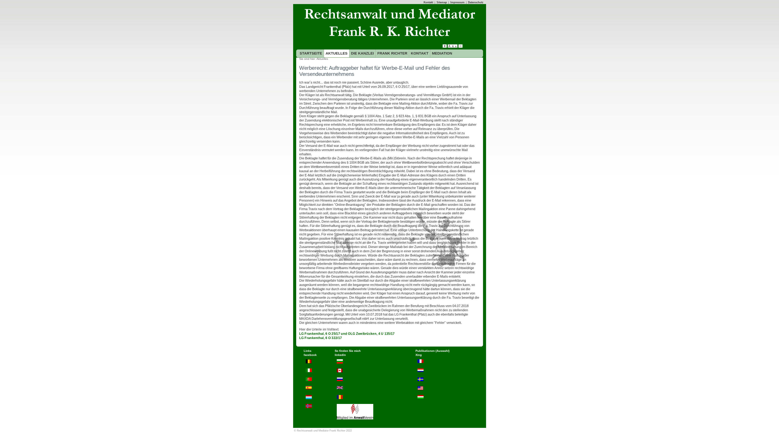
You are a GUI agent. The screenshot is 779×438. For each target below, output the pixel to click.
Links (307, 350)
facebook (310, 354)
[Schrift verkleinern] (456, 46)
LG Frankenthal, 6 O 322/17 (320, 338)
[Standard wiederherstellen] (452, 46)
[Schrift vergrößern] (444, 46)
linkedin (340, 354)
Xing (418, 354)
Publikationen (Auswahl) (432, 350)
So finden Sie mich (348, 350)
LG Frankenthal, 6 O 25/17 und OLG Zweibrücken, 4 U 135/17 (347, 333)
